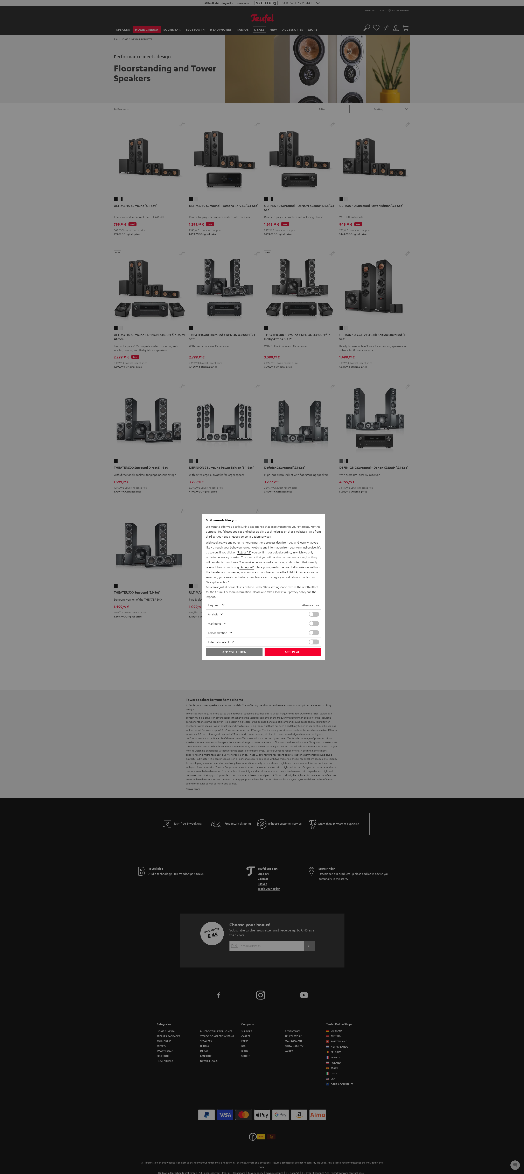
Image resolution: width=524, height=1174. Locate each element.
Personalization (217, 633)
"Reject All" (244, 552)
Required (213, 605)
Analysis (213, 614)
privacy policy (297, 592)
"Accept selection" (217, 582)
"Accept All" (246, 567)
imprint (210, 597)
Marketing (214, 623)
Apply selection (234, 652)
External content (218, 642)
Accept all (293, 652)
